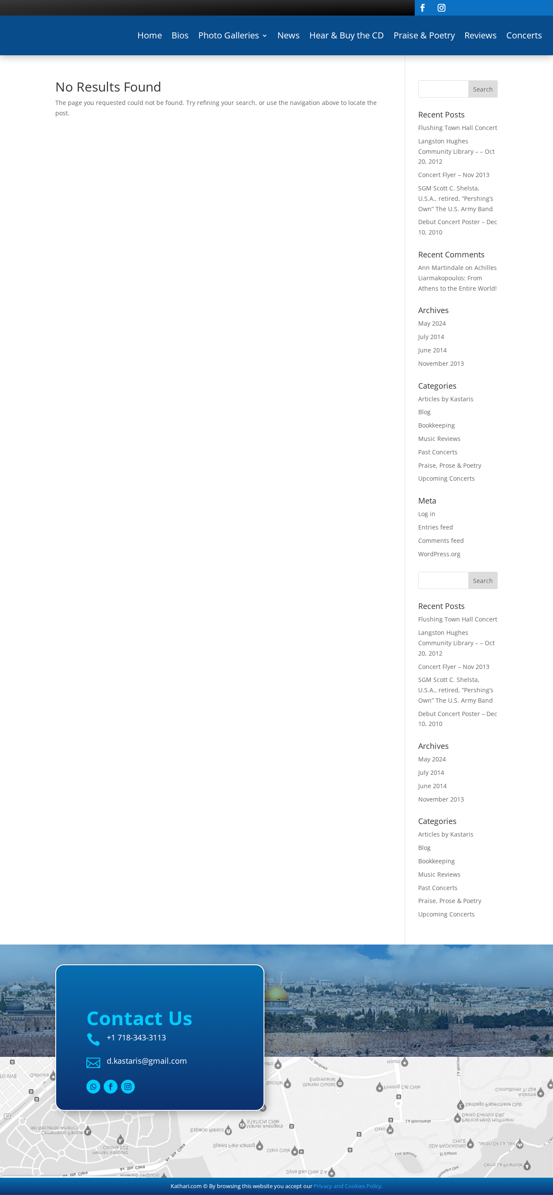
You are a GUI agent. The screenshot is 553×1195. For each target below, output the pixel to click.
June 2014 (432, 350)
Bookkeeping (436, 425)
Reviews (480, 35)
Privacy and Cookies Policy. (348, 1186)
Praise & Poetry (424, 35)
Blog (424, 412)
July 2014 (431, 337)
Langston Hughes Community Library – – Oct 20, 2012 (456, 151)
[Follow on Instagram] (441, 8)
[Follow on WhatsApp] (93, 1087)
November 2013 (441, 363)
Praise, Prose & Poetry (449, 465)
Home (149, 35)
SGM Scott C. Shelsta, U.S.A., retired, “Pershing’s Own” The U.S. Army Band (455, 198)
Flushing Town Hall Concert (457, 128)
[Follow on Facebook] (422, 8)
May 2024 (432, 323)
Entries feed (435, 527)
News (288, 35)
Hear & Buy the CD (346, 35)
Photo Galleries (228, 35)
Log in (426, 514)
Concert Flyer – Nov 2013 (453, 175)
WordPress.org (439, 554)
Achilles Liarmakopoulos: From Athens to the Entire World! (457, 277)
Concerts (524, 35)
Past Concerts (438, 452)
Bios (180, 35)
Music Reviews (439, 438)
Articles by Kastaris (446, 399)
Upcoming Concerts (446, 478)
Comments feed (441, 540)
